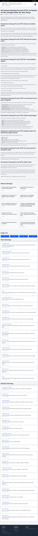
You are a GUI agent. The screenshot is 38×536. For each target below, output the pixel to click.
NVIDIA (9, 112)
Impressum (16, 528)
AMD (13, 112)
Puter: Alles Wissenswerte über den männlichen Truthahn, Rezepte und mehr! (27, 224)
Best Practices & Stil (16, 14)
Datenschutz (17, 530)
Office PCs (3, 4)
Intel (25, 112)
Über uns (16, 529)
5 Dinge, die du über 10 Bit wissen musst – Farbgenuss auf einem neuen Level (28, 214)
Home (6, 3)
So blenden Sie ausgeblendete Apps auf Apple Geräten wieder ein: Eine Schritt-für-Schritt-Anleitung (27, 205)
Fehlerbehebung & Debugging (14, 4)
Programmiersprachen (12, 3)
